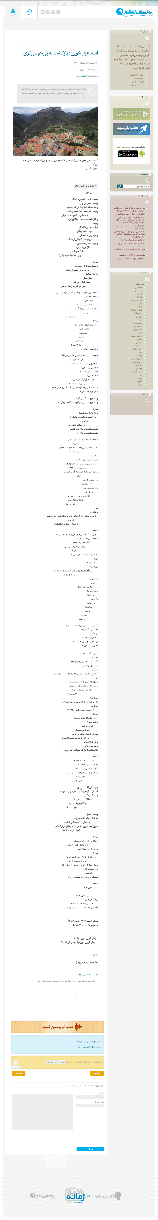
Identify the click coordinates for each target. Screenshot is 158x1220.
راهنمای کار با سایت (137, 75)
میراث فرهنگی (136, 372)
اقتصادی (138, 291)
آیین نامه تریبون (138, 82)
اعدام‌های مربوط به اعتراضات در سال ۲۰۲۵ (129, 259)
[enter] (29, 12)
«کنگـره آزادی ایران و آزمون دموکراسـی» (130, 214)
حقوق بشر (138, 326)
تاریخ (140, 320)
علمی (140, 352)
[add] (13, 12)
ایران (140, 307)
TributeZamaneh (134, 12)
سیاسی (139, 342)
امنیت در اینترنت (136, 300)
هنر (140, 375)
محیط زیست (137, 362)
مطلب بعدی (18, 1073)
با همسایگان (137, 313)
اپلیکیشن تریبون (137, 85)
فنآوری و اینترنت (136, 359)
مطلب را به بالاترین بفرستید (85, 975)
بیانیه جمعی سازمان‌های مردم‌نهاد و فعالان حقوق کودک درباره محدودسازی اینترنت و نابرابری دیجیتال (129, 234)
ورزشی (139, 378)
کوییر (139, 385)
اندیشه (139, 304)
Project (90, 1196)
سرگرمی (139, 339)
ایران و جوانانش (136, 310)
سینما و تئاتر (137, 346)
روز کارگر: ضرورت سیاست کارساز (133, 240)
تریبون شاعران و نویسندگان (55, 1062)
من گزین (138, 365)
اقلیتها (139, 294)
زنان (140, 333)
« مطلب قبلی (97, 1073)
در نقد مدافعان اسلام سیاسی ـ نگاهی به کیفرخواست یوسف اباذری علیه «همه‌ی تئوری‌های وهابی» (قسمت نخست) (130, 220)
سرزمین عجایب (136, 336)
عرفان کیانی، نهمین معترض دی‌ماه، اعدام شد (130, 250)
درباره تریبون (139, 78)
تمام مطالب (86, 1042)
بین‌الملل (139, 317)
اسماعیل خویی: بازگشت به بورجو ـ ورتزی (60, 53)
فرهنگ (79, 1042)
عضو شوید (41, 93)
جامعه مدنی (137, 323)
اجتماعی (138, 287)
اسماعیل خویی (81, 76)
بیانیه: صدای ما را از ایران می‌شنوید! (132, 255)
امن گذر (139, 297)
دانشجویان (137, 330)
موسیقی (138, 368)
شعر (79, 1047)
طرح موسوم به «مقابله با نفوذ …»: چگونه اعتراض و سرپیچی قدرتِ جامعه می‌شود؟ (129, 209)
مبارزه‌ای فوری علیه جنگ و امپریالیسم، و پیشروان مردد (130, 227)
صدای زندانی (137, 349)
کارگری (139, 381)
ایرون (81, 70)
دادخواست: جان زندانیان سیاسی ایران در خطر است (129, 244)
